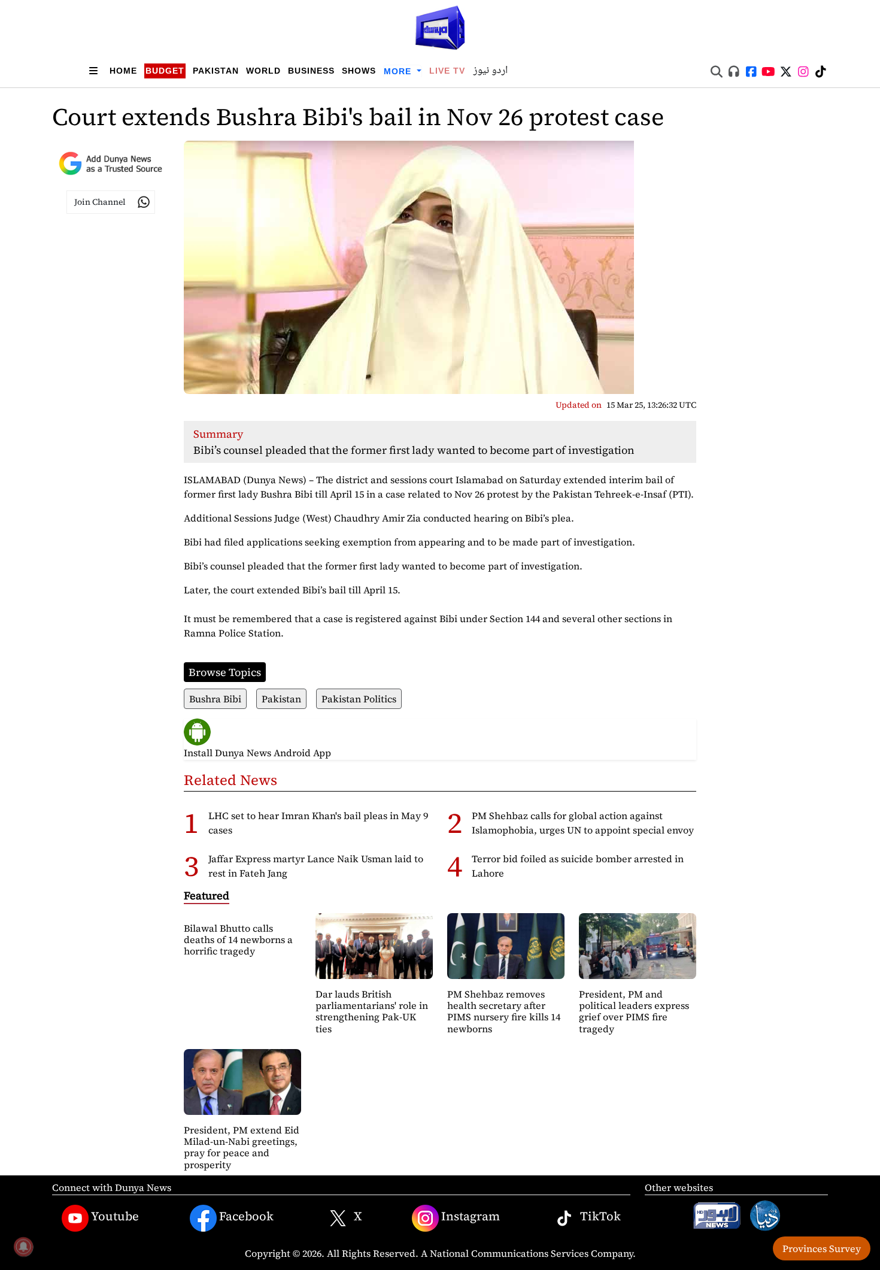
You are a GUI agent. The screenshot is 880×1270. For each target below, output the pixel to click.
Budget (164, 70)
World (263, 70)
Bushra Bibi (215, 698)
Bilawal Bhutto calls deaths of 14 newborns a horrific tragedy (238, 939)
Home (123, 70)
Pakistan (216, 70)
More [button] (399, 71)
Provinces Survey (821, 1248)
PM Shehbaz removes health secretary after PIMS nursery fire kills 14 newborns (503, 1011)
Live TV (447, 70)
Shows (359, 70)
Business (311, 70)
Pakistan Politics (358, 698)
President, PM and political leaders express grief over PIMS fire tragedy (634, 1011)
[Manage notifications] (23, 1246)
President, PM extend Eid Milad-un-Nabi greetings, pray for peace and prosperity (241, 1147)
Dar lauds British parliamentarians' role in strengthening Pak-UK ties (371, 1011)
